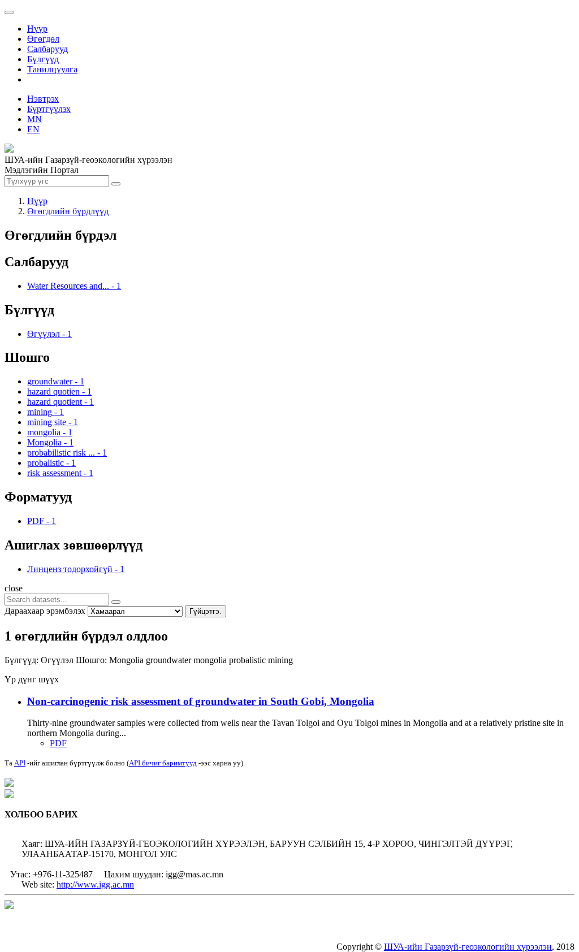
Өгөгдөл (43, 39)
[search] (115, 602)
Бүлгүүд (43, 59)
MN (34, 119)
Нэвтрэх (43, 98)
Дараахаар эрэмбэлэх (45, 611)
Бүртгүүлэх (49, 109)
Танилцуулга (52, 69)
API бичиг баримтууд (163, 763)
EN (33, 129)
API (19, 763)
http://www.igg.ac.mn (95, 884)
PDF (58, 743)
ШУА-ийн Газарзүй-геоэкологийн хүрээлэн (468, 946)
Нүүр (37, 28)
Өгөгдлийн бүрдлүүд (68, 211)
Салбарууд (47, 49)
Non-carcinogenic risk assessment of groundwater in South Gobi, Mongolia (200, 701)
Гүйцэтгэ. (205, 611)
